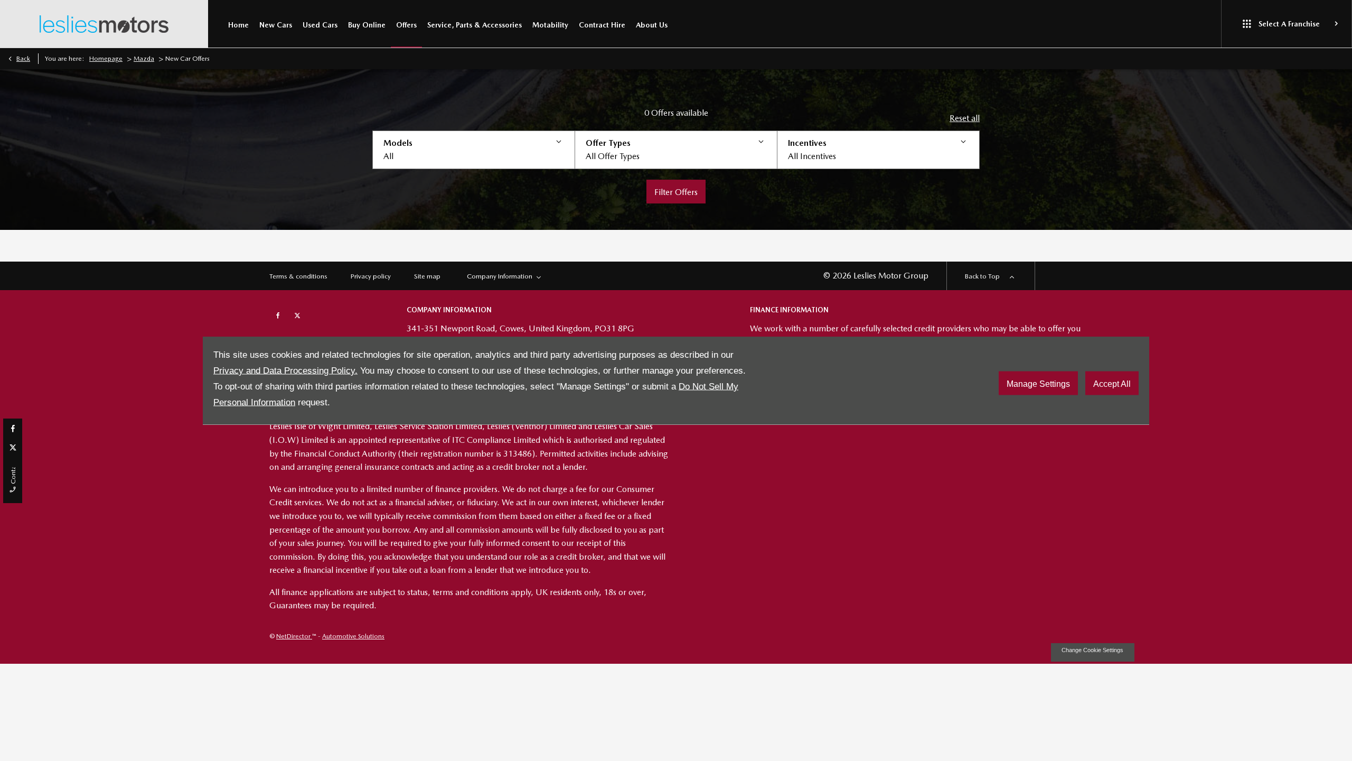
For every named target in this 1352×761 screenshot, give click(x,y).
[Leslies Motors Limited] (104, 24)
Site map (427, 276)
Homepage (106, 58)
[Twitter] (13, 447)
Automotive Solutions (353, 636)
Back (23, 58)
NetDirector (294, 636)
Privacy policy (371, 276)
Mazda (144, 58)
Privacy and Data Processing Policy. (285, 371)
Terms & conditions (298, 276)
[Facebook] (13, 428)
